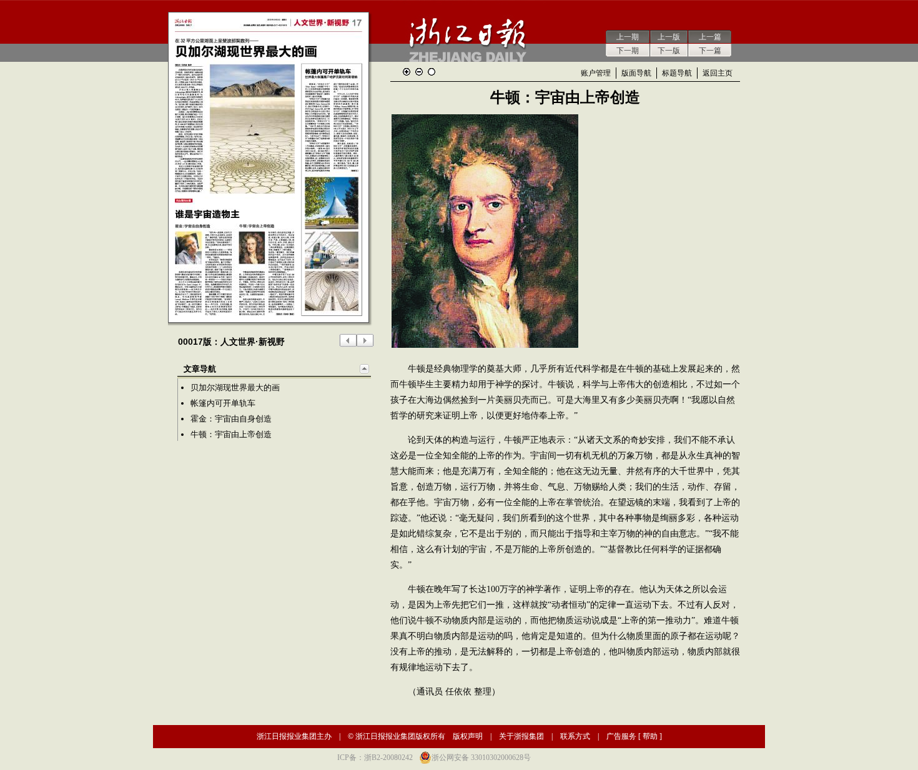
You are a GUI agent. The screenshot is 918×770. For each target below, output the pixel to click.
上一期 (627, 36)
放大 (406, 72)
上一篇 (710, 36)
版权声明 (468, 736)
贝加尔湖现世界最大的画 (235, 387)
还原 (431, 72)
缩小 (419, 72)
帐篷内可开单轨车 (222, 403)
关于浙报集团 (521, 736)
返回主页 (718, 73)
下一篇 (710, 50)
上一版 (669, 36)
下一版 (669, 50)
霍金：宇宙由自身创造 (231, 418)
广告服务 (621, 736)
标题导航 (677, 73)
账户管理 (596, 73)
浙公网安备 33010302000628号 (481, 757)
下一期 (627, 50)
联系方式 (575, 736)
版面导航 (636, 73)
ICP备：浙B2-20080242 (375, 757)
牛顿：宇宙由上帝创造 (231, 434)
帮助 (650, 736)
